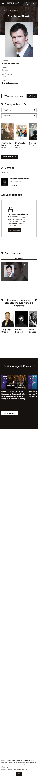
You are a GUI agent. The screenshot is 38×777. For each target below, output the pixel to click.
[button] (25, 265)
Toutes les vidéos (9, 413)
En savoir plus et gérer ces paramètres (14, 769)
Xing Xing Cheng (6, 330)
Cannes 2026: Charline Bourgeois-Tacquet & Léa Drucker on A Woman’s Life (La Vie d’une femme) (13, 395)
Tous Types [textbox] (7, 110)
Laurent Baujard (19, 330)
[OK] (19, 774)
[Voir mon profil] (33, 4)
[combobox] (19, 110)
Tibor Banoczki (33, 330)
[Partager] (29, 96)
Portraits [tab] (19, 258)
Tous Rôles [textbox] (7, 115)
